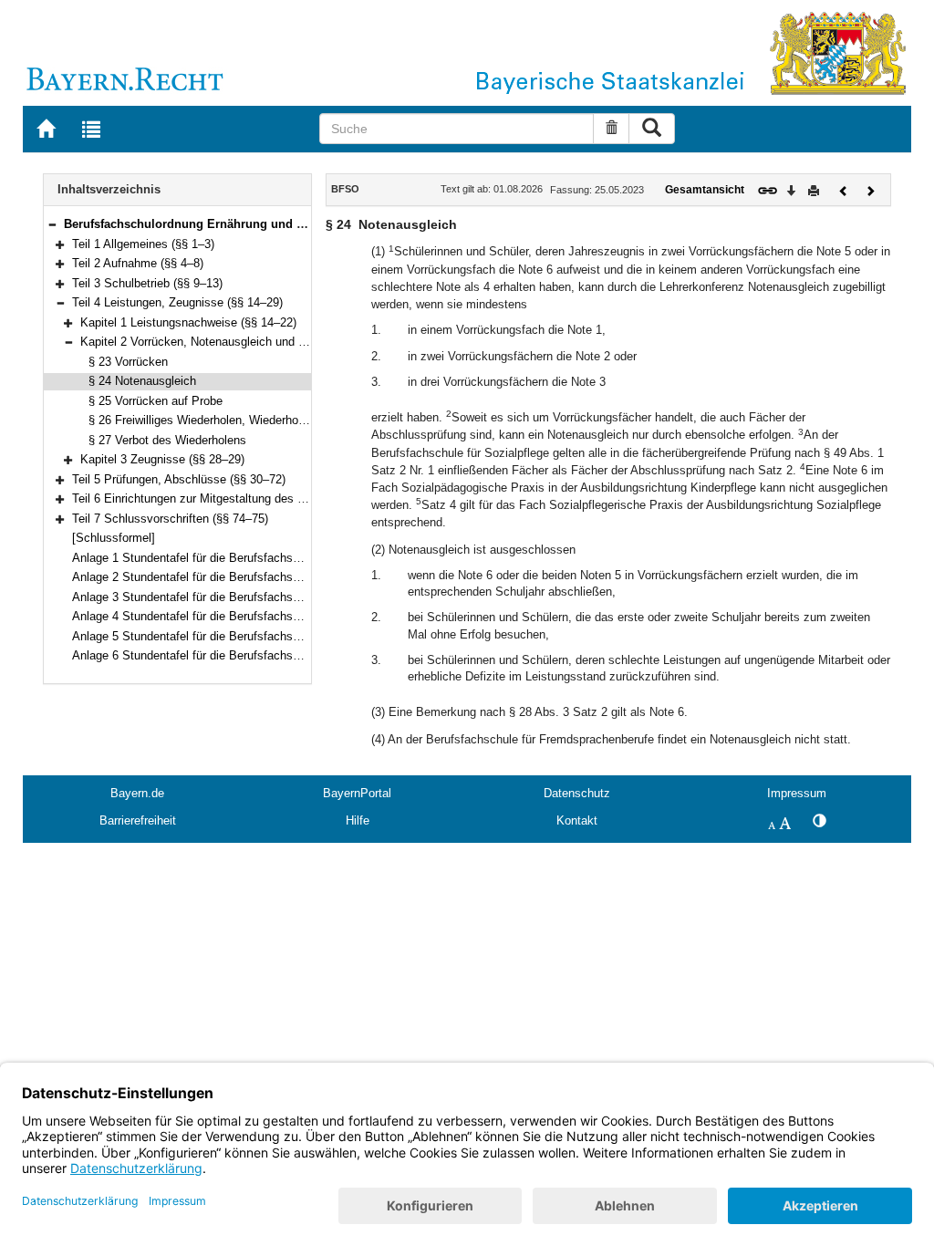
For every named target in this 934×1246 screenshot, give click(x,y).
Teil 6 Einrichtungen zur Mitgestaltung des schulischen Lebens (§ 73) (254, 498)
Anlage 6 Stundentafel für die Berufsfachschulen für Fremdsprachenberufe (267, 655)
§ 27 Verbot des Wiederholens (167, 440)
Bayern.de (137, 793)
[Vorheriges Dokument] (843, 189)
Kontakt (576, 820)
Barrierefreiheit (137, 820)
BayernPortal (357, 793)
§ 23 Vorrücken (128, 362)
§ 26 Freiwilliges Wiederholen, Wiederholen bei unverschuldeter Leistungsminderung (309, 420)
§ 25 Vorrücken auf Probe (155, 401)
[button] (52, 224)
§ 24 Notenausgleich (142, 381)
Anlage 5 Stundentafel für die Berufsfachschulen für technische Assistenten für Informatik (308, 636)
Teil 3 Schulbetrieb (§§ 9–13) (147, 283)
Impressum (796, 793)
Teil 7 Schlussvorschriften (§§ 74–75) (170, 518)
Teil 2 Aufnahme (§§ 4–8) (137, 263)
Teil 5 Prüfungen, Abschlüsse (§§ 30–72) (178, 479)
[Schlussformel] (113, 538)
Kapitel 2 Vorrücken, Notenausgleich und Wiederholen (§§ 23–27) (251, 341)
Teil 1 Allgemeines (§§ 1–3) (143, 244)
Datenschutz (577, 793)
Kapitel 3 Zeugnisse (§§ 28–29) (162, 459)
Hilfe (357, 820)
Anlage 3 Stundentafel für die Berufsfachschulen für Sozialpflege (242, 597)
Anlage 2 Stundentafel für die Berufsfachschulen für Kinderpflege (243, 577)
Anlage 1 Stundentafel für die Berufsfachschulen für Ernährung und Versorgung (280, 558)
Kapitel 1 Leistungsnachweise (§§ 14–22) (188, 322)
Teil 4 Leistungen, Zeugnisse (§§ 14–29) (177, 302)
